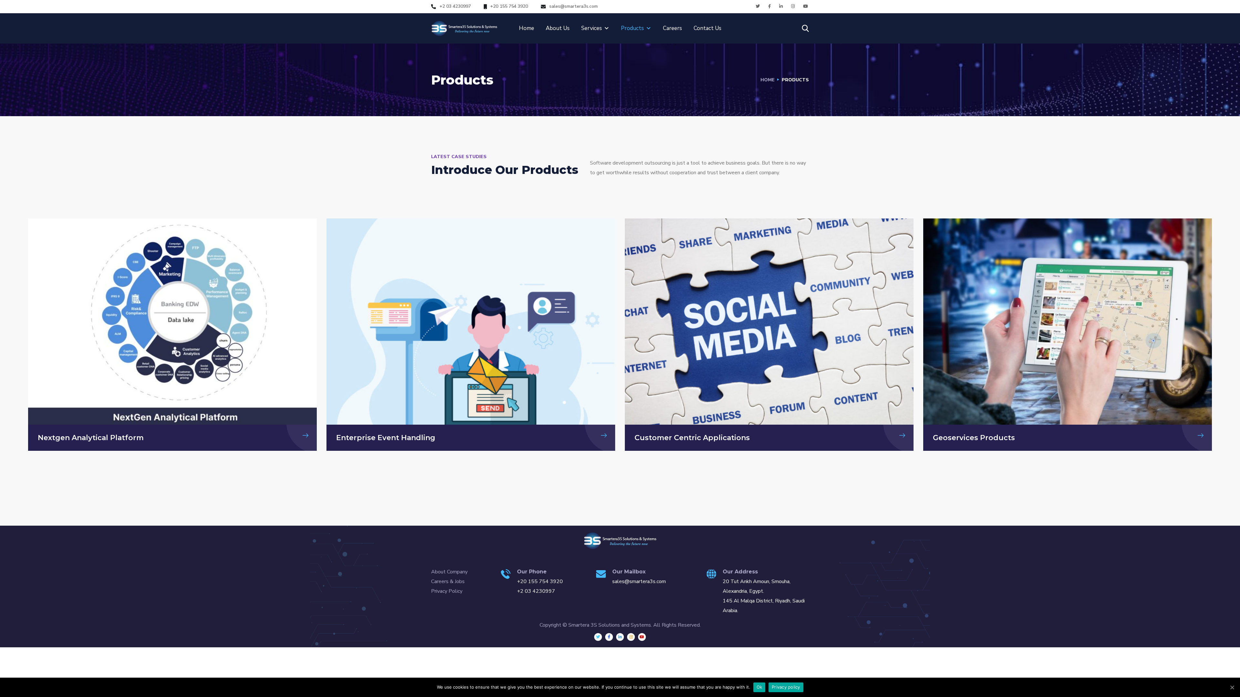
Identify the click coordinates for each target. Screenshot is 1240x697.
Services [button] (591, 28)
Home (526, 28)
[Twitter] (598, 637)
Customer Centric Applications (692, 437)
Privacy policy (786, 687)
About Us (558, 28)
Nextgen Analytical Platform (91, 437)
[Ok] (1232, 687)
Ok (759, 687)
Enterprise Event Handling (385, 437)
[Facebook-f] (609, 637)
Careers (672, 28)
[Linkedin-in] (620, 637)
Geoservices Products (974, 437)
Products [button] (632, 28)
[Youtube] (642, 637)
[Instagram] (631, 637)
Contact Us (707, 28)
